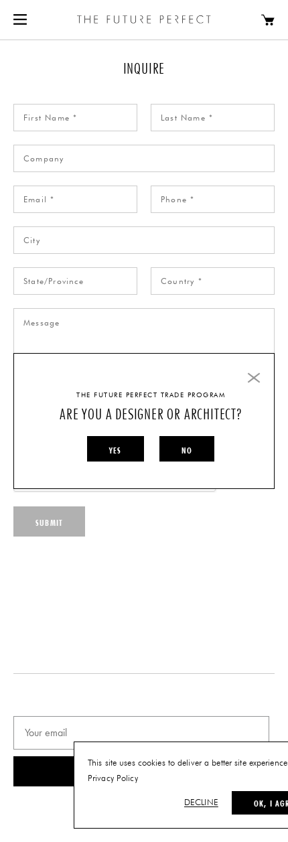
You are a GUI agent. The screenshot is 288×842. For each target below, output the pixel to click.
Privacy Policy (113, 778)
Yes (115, 450)
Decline (201, 802)
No (187, 450)
